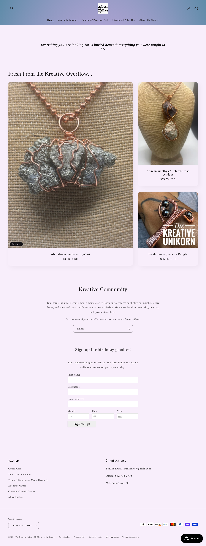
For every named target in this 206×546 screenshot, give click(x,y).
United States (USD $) (22, 525)
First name (74, 374)
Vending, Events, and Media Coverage (28, 480)
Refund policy (64, 537)
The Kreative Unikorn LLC (27, 537)
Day (94, 411)
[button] (12, 8)
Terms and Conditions (19, 474)
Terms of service (95, 537)
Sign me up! (82, 424)
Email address (76, 398)
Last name (74, 386)
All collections (15, 497)
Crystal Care (14, 468)
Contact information (130, 537)
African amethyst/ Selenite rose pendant (167, 172)
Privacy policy (80, 537)
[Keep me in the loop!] (129, 329)
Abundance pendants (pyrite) (70, 254)
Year (119, 411)
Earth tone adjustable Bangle (167, 254)
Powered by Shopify (46, 537)
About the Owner (17, 485)
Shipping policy (112, 537)
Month (71, 411)
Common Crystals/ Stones (21, 491)
